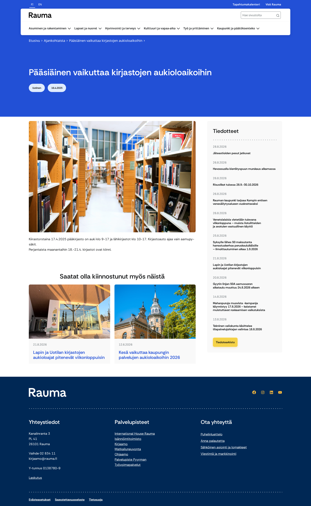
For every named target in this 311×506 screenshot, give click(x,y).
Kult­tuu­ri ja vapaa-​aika (159, 28)
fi (32, 4)
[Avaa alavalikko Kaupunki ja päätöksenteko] (257, 28)
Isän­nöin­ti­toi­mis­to (128, 439)
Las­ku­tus (35, 478)
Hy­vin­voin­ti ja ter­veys (120, 28)
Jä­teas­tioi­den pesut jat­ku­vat (232, 153)
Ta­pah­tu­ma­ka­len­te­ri (246, 4)
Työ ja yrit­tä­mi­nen (196, 28)
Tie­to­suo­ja (96, 499)
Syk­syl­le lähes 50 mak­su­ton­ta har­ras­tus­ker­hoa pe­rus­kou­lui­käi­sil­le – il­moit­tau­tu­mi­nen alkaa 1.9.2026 (235, 245)
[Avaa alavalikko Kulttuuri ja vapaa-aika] (178, 28)
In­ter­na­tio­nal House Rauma (135, 433)
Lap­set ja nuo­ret (85, 28)
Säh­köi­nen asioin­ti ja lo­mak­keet (224, 447)
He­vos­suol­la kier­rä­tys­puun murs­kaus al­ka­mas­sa (244, 169)
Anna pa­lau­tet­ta (213, 441)
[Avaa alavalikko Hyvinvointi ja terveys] (138, 28)
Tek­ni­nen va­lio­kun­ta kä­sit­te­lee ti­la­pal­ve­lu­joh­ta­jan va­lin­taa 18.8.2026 (237, 327)
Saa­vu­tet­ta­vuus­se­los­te (70, 499)
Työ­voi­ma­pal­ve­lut (128, 465)
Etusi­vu (34, 40)
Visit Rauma (273, 4)
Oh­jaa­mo (121, 454)
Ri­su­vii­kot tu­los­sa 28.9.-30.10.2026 (235, 184)
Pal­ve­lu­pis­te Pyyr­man (130, 459)
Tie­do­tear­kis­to (225, 342)
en (40, 4)
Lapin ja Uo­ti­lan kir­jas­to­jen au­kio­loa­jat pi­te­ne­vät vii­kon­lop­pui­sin (69, 355)
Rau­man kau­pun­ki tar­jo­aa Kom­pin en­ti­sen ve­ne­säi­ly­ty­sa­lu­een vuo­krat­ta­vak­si (240, 202)
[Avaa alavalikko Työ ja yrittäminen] (212, 28)
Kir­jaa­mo (121, 444)
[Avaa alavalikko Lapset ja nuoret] (100, 28)
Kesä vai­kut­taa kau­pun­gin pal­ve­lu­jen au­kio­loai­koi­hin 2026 (149, 355)
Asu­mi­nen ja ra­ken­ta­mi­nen (47, 28)
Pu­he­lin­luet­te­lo (211, 434)
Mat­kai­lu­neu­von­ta (128, 449)
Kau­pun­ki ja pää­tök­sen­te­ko (236, 28)
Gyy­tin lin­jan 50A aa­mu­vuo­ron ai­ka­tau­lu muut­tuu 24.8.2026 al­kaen (236, 285)
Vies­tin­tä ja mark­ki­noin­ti (218, 454)
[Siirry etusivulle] (40, 15)
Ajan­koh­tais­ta (54, 40)
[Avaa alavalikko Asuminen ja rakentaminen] (69, 28)
